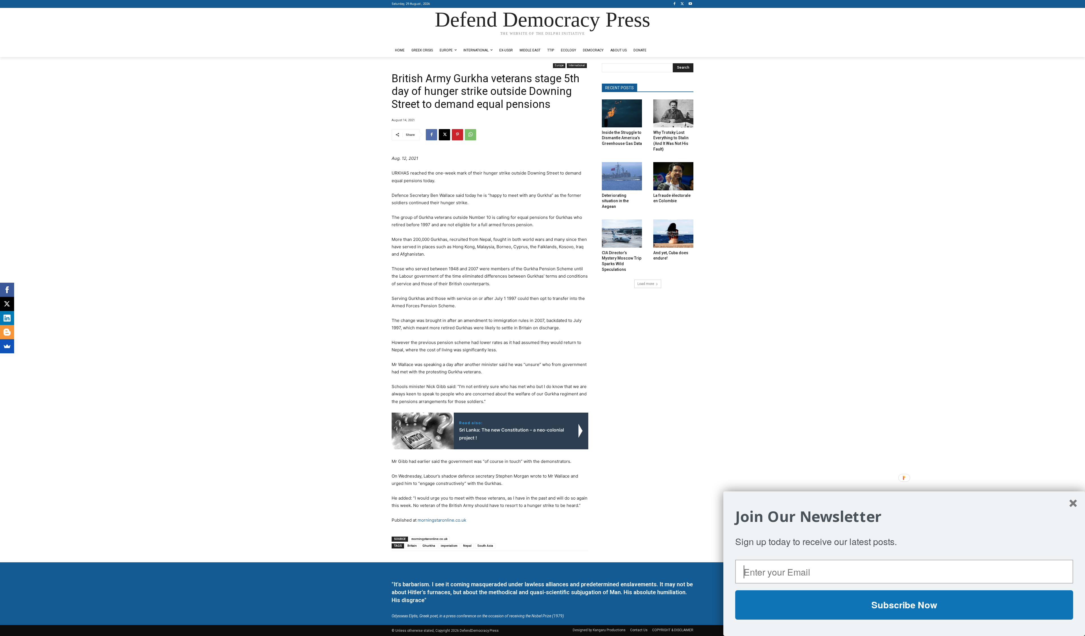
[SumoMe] (7, 346)
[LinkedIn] (7, 318)
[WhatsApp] (470, 134)
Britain (412, 546)
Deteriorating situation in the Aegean (615, 201)
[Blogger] (7, 332)
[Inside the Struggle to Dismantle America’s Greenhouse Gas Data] (622, 113)
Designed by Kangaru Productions (414, 39)
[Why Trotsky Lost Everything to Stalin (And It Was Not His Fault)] (673, 113)
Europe (559, 65)
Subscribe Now (904, 604)
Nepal (467, 546)
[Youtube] (690, 4)
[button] (904, 516)
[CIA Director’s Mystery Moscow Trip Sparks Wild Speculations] (622, 233)
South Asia (485, 546)
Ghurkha (428, 546)
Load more (645, 284)
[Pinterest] (457, 134)
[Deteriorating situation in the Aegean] (622, 176)
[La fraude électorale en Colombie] (673, 176)
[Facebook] (674, 4)
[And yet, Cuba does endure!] (673, 233)
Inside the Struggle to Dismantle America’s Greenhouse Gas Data (622, 138)
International (576, 65)
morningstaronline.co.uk (442, 520)
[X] (682, 4)
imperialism (449, 546)
